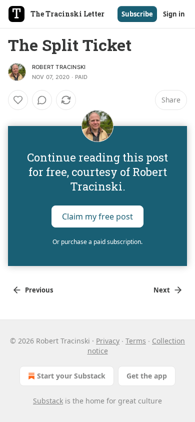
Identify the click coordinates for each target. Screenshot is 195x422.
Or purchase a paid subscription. (97, 242)
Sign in (174, 14)
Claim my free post (97, 216)
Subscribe (137, 14)
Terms (136, 341)
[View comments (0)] (42, 100)
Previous (39, 290)
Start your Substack (71, 375)
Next (162, 290)
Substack (48, 401)
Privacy (108, 341)
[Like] (18, 100)
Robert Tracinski (59, 67)
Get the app (146, 375)
